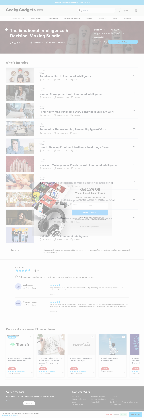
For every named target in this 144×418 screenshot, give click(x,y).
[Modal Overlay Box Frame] (72, 209)
